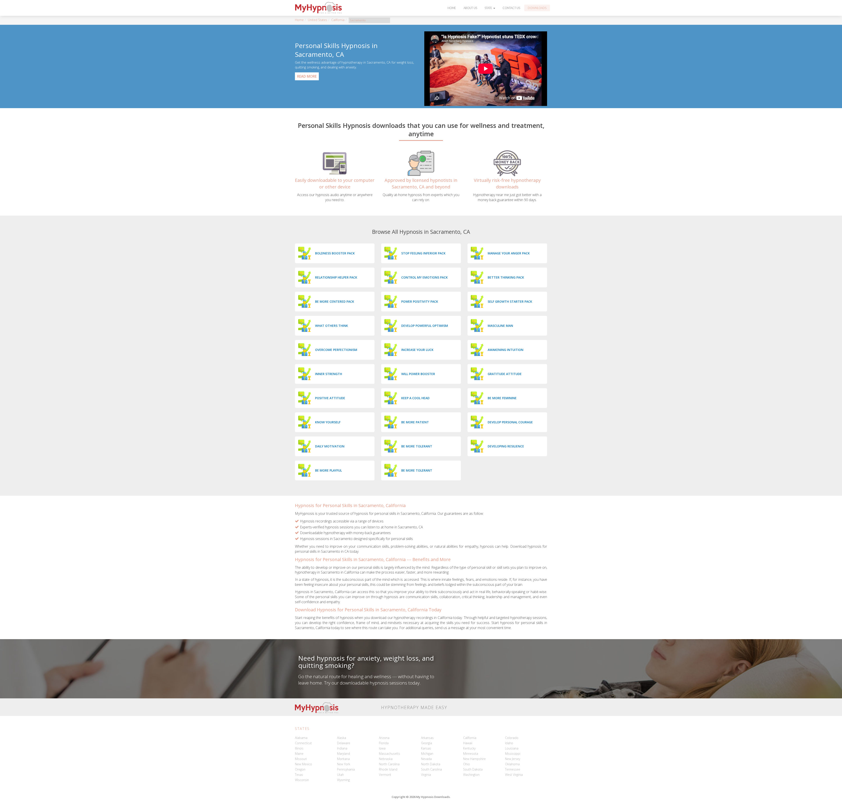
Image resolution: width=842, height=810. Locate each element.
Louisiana (511, 748)
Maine (299, 753)
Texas (299, 774)
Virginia (426, 774)
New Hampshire (474, 759)
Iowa (382, 748)
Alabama (301, 738)
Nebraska (385, 759)
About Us (470, 8)
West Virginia (514, 774)
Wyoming (343, 780)
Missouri (301, 759)
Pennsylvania (346, 769)
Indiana (342, 748)
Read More (307, 76)
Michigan (427, 753)
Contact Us (511, 8)
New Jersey (512, 759)
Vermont (385, 774)
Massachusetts (389, 753)
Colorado (511, 738)
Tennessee (512, 769)
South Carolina (431, 769)
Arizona (384, 738)
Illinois (299, 748)
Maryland (343, 753)
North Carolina (389, 764)
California (337, 20)
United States (317, 20)
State (489, 8)
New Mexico (303, 764)
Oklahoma (512, 764)
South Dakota (473, 769)
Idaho (509, 743)
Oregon (300, 769)
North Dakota (430, 764)
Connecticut (303, 743)
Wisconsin (302, 780)
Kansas (426, 748)
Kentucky (469, 748)
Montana (343, 759)
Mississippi (512, 753)
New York (343, 764)
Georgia (426, 743)
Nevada (426, 759)
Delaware (343, 743)
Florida (384, 743)
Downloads (537, 8)
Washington (471, 774)
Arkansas (427, 738)
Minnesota (470, 753)
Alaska (341, 738)
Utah (340, 774)
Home (452, 8)
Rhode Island (388, 769)
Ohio (466, 764)
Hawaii (467, 743)
